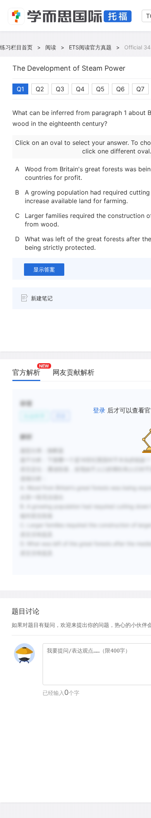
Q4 (80, 89)
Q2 (40, 89)
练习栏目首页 (16, 47)
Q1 (20, 89)
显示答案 (44, 269)
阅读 (50, 47)
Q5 (100, 89)
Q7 (140, 89)
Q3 (60, 89)
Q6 (120, 89)
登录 (99, 410)
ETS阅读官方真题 (90, 47)
